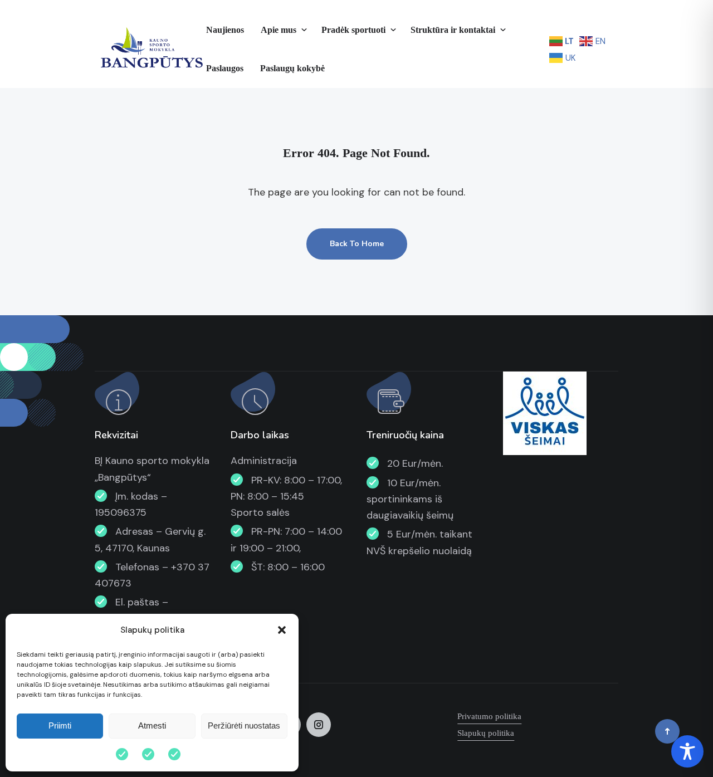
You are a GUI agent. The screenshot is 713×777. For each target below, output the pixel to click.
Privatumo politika (489, 716)
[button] (281, 630)
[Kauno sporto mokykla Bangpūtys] (150, 49)
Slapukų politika (485, 733)
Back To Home (357, 243)
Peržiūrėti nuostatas (244, 725)
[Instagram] (318, 724)
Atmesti (152, 725)
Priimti (59, 725)
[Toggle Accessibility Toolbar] (687, 751)
